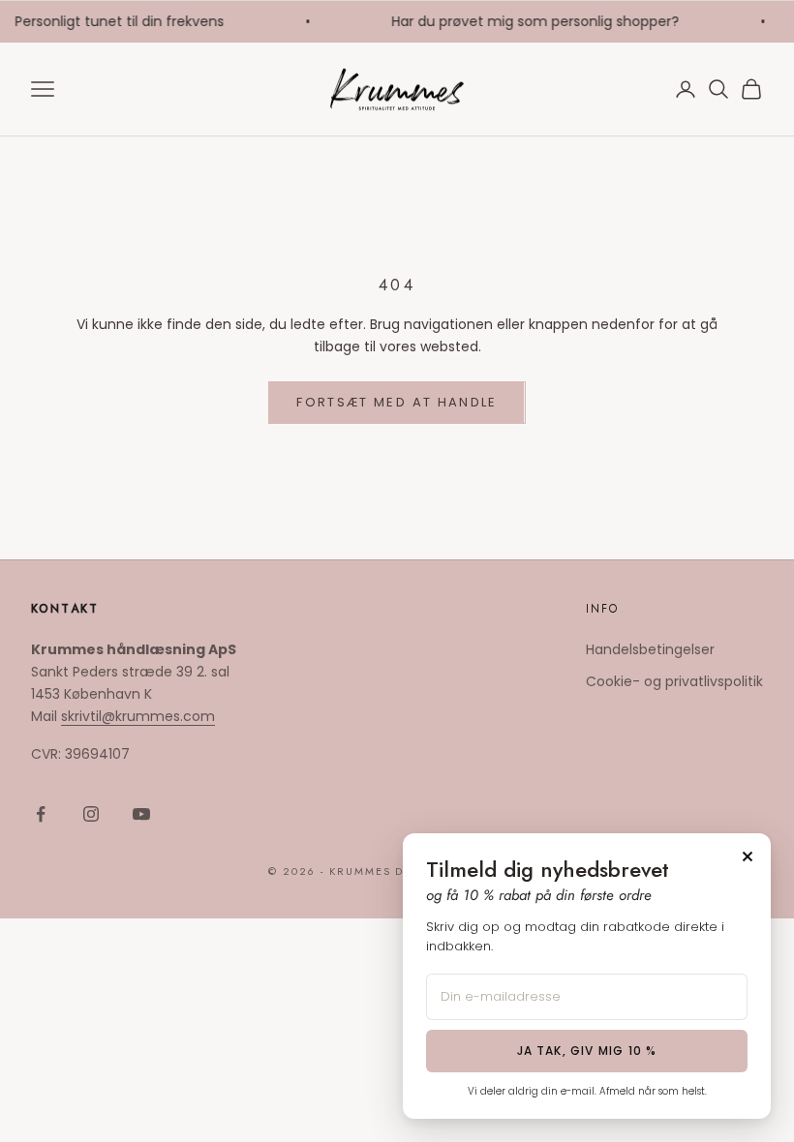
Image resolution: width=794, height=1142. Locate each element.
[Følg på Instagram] (91, 814)
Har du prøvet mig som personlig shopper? (532, 21)
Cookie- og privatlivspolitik (674, 681)
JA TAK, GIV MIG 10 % (587, 1050)
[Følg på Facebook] (40, 814)
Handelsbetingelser (650, 649)
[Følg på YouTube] (141, 814)
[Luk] (747, 856)
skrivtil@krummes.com (138, 716)
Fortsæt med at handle (396, 402)
